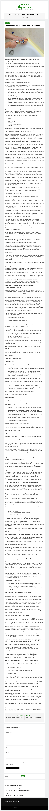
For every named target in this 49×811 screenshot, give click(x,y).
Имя (7, 747)
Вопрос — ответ (24, 17)
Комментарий (9, 732)
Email (7, 752)
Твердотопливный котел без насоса (13, 793)
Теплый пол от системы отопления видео (14, 795)
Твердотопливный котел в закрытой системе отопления (17, 790)
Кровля (24, 14)
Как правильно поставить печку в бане (13, 785)
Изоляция (17, 14)
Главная (11, 14)
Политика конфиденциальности (12, 801)
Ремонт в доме (31, 14)
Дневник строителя (24, 6)
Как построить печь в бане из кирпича (13, 788)
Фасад (38, 14)
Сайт (7, 757)
